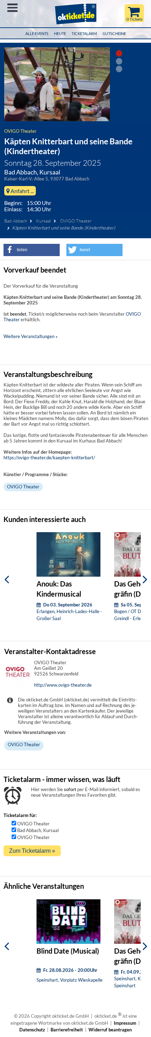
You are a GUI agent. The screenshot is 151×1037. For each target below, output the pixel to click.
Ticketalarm (84, 33)
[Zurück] (6, 579)
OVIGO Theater (20, 131)
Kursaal (43, 221)
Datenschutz (32, 1029)
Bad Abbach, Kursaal (38, 830)
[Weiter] (145, 579)
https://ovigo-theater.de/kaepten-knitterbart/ (49, 457)
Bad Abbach (15, 221)
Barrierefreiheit (67, 1029)
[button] (32, 250)
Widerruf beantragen (110, 1029)
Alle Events (36, 33)
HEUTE (60, 33)
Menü (12, 7)
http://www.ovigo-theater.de (63, 685)
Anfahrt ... (21, 190)
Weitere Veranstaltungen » (31, 336)
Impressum (125, 1023)
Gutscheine (114, 33)
